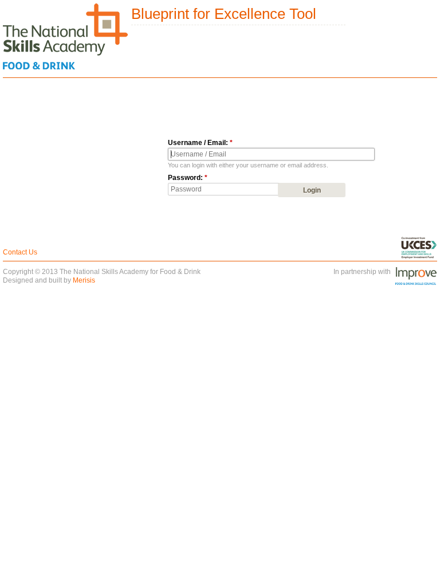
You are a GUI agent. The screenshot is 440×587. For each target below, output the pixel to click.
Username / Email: (200, 143)
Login (312, 190)
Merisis (84, 280)
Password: (187, 178)
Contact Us (20, 252)
